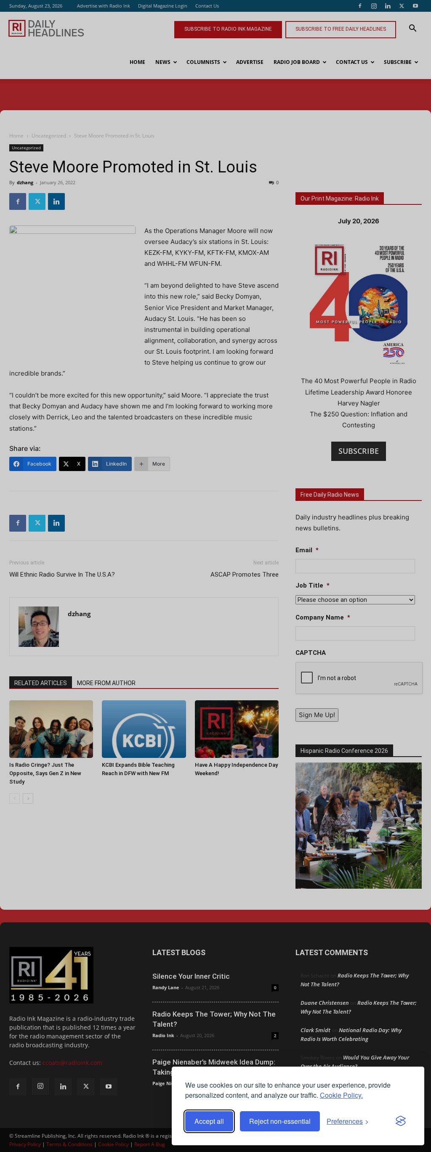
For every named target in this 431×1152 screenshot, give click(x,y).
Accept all (209, 1121)
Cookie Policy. (341, 1095)
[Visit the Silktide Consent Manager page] (401, 1121)
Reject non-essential (280, 1121)
